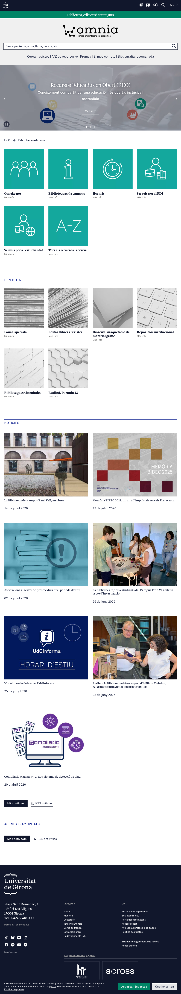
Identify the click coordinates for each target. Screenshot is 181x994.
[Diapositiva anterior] (5, 99)
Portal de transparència (135, 911)
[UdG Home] (5, 5)
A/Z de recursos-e (65, 56)
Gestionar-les (164, 986)
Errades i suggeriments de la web (140, 941)
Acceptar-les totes (134, 986)
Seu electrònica (130, 916)
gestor (52, 987)
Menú (174, 5)
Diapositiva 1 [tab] (86, 127)
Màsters (68, 916)
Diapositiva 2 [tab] (90, 127)
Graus (67, 911)
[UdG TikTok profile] (6, 938)
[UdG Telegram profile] (25, 945)
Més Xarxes (10, 952)
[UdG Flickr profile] (13, 945)
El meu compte (104, 56)
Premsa (85, 56)
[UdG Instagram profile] (19, 938)
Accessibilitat (129, 924)
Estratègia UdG (72, 932)
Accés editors (129, 946)
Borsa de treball (72, 928)
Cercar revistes (38, 56)
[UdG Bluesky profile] (13, 938)
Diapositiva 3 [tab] (94, 127)
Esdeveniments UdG (75, 936)
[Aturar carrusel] (7, 124)
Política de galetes (132, 932)
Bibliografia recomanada (136, 56)
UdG (7, 140)
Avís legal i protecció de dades (139, 928)
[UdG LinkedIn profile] (25, 938)
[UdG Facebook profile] (6, 945)
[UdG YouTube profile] (19, 945)
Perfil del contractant (133, 920)
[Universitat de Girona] (20, 885)
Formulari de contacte (16, 925)
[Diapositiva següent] (176, 99)
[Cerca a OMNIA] (174, 46)
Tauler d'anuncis (73, 924)
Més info (90, 111)
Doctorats (69, 920)
